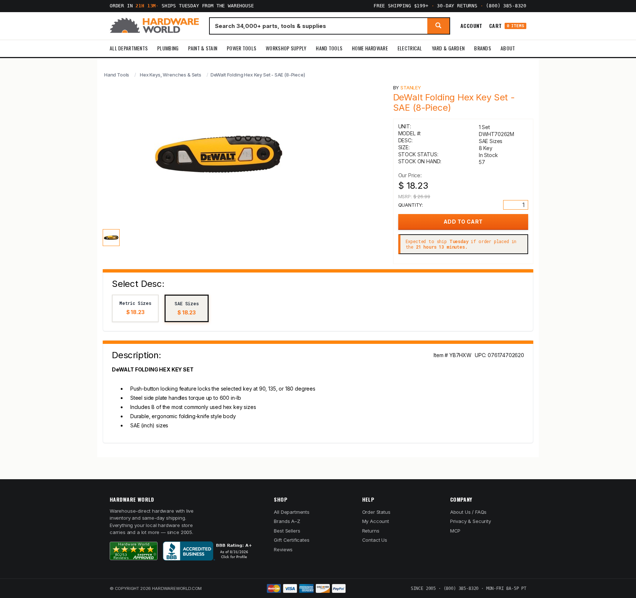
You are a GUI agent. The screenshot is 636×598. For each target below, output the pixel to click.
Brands (482, 48)
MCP (455, 531)
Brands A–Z (287, 521)
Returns (370, 531)
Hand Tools (329, 48)
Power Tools (241, 48)
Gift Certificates (291, 540)
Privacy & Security (470, 521)
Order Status (376, 512)
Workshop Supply (286, 48)
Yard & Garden (448, 48)
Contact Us (374, 540)
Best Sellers (287, 531)
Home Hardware (370, 48)
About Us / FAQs (468, 512)
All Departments (129, 48)
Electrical (410, 48)
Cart (506, 26)
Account (471, 25)
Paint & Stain (202, 48)
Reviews (283, 549)
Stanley (410, 87)
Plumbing (168, 48)
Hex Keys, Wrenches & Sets (170, 75)
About (508, 48)
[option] (135, 308)
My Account (375, 521)
